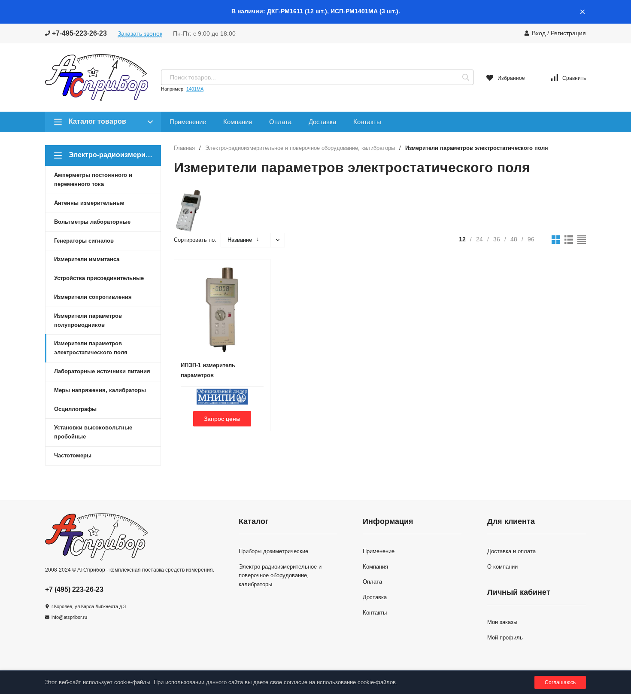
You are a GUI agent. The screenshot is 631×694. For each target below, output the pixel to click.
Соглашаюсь (560, 682)
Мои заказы (502, 622)
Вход (539, 33)
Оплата (280, 121)
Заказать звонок (140, 33)
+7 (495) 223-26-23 (74, 589)
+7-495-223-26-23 (78, 33)
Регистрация (568, 33)
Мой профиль (505, 637)
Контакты (367, 121)
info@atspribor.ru (69, 617)
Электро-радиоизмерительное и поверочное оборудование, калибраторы (300, 148)
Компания (237, 121)
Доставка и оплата (511, 551)
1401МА (194, 88)
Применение (188, 121)
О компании (502, 566)
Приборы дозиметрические (273, 551)
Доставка (322, 121)
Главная (184, 148)
